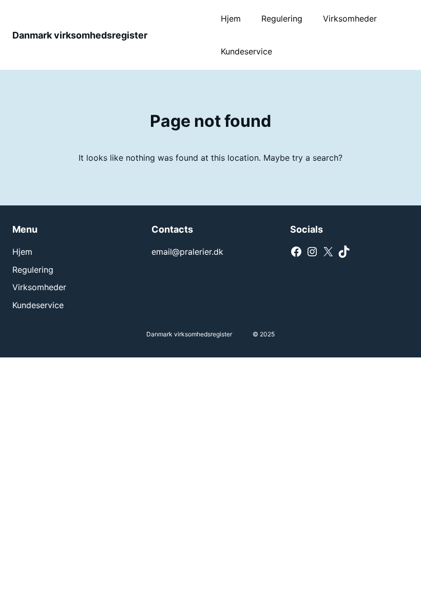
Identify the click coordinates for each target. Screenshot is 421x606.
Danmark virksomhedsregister (79, 35)
